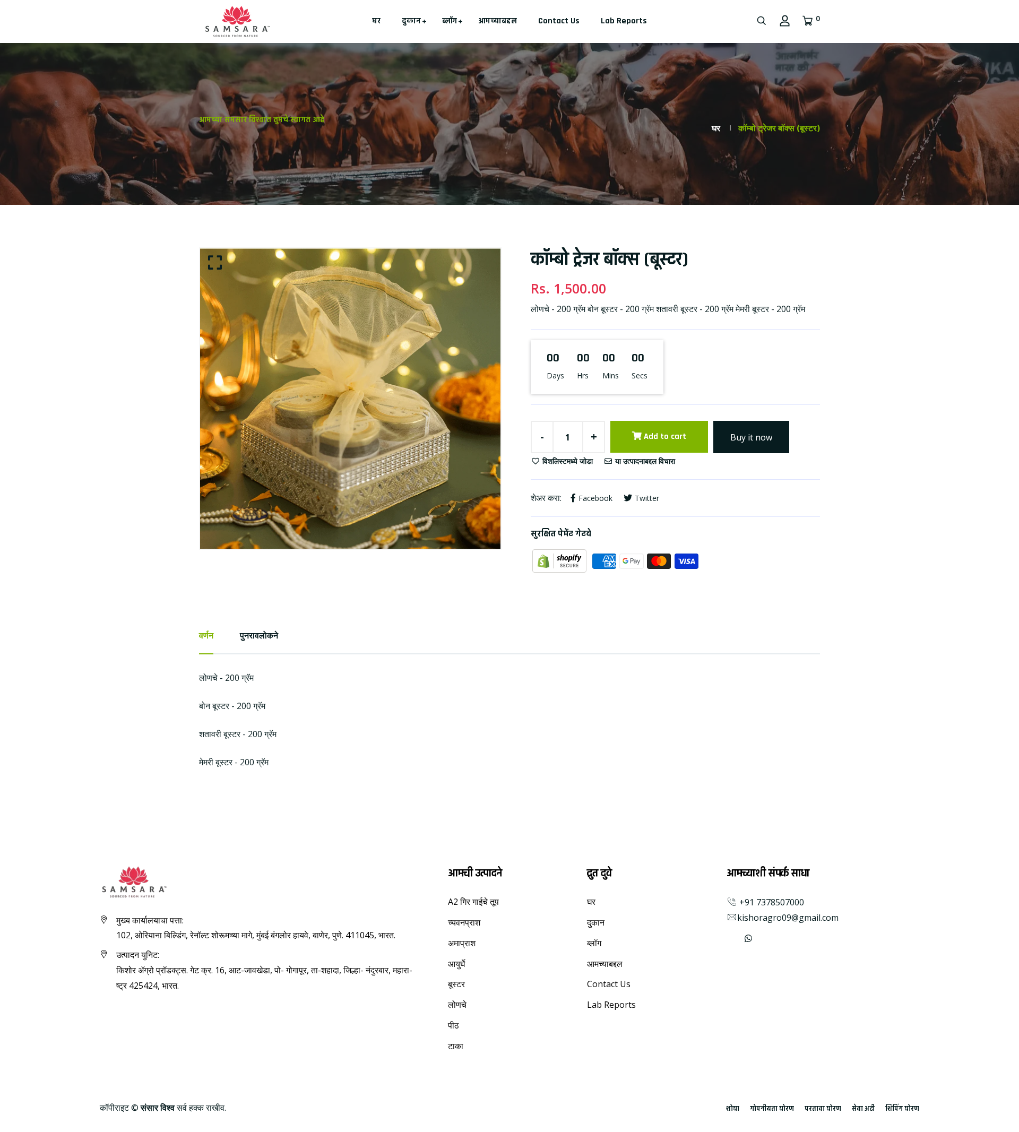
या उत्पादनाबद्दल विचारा (644, 461)
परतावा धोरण (823, 1108)
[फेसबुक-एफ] (728, 938)
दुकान (411, 21)
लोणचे (457, 1004)
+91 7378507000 (770, 902)
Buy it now (751, 437)
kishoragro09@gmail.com (788, 917)
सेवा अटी (863, 1108)
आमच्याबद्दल (497, 21)
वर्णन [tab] (206, 635)
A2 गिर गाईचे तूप (473, 902)
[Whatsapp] (748, 938)
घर (376, 21)
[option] (350, 398)
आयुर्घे (456, 964)
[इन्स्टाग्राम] (736, 938)
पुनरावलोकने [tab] (259, 635)
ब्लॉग (449, 21)
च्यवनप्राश (464, 922)
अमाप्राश (462, 943)
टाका (455, 1046)
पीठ (453, 1025)
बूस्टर (456, 984)
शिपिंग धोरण (902, 1108)
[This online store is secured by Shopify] (560, 560)
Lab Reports (624, 21)
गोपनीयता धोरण (772, 1108)
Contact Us (559, 21)
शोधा (732, 1108)
